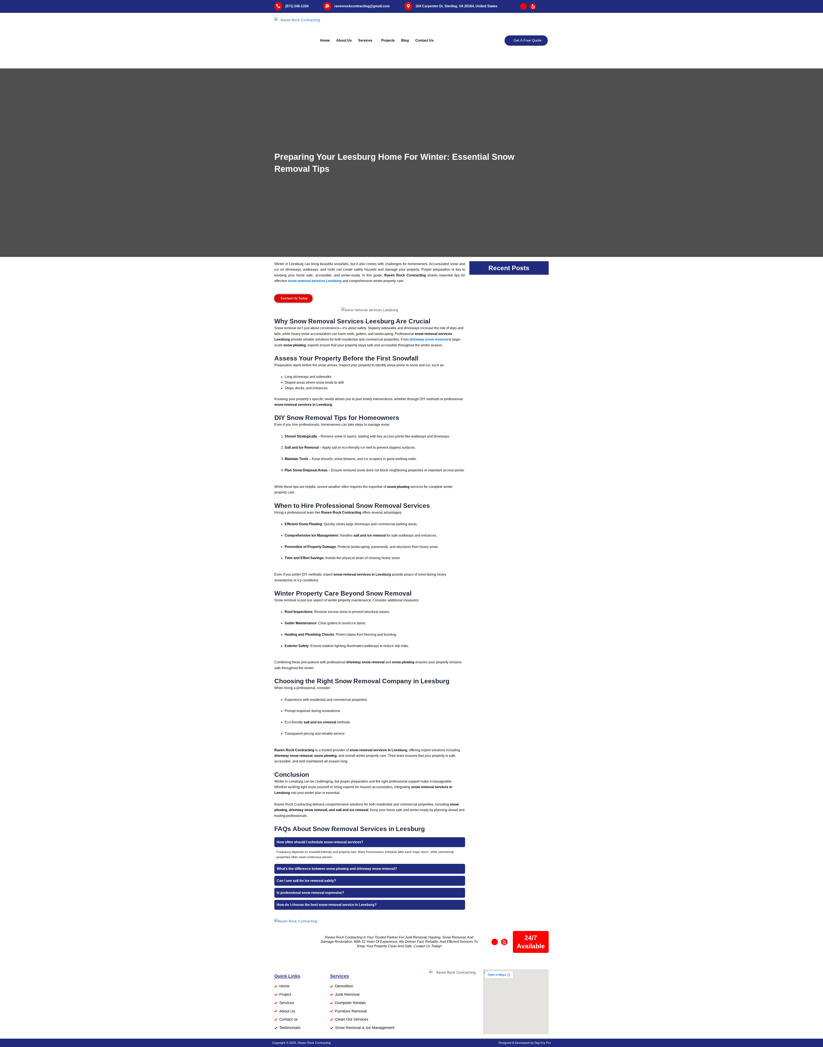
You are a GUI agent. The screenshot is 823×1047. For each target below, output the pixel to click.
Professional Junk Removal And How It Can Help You (504, 511)
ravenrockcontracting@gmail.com (362, 6)
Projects (388, 40)
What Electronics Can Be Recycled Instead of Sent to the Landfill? (508, 467)
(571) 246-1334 (297, 6)
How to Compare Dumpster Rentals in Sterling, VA (503, 292)
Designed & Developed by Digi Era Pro (525, 1042)
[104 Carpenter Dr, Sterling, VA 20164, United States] (408, 6)
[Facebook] (523, 6)
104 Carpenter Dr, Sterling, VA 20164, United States (456, 6)
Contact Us (424, 40)
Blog (405, 40)
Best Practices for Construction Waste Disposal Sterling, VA (506, 336)
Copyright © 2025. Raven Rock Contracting (301, 1042)
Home (325, 40)
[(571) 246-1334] (278, 6)
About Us (344, 40)
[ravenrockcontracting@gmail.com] (327, 6)
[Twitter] (533, 6)
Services (365, 40)
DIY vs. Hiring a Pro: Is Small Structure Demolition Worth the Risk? (508, 420)
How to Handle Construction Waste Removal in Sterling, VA (508, 376)
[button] (369, 842)
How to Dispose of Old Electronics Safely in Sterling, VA (507, 555)
